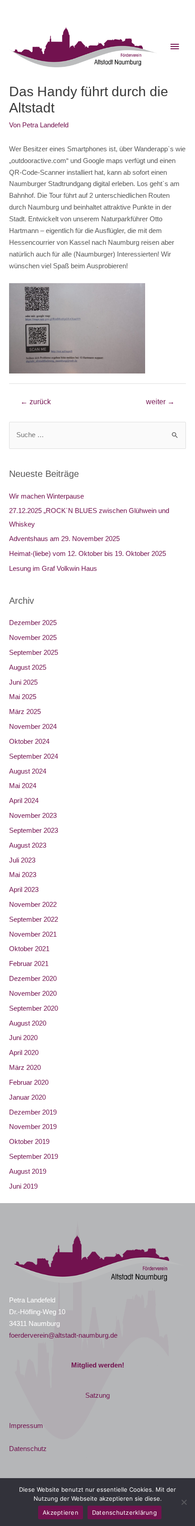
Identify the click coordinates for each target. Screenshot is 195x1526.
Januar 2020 (27, 1097)
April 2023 (24, 889)
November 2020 (33, 993)
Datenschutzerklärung (124, 1512)
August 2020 (27, 1023)
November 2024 (33, 726)
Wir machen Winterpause (46, 496)
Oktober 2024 (29, 741)
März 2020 (25, 1067)
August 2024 (27, 771)
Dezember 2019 (33, 1112)
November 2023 (33, 815)
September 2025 (33, 652)
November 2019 (33, 1126)
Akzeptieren (60, 1512)
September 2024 (33, 756)
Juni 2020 (23, 1037)
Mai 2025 (22, 696)
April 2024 (24, 800)
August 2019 (27, 1171)
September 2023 (33, 830)
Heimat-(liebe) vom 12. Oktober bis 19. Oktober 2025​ (87, 553)
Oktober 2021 (29, 948)
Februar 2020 (29, 1082)
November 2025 (33, 637)
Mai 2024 (22, 785)
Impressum (26, 1425)
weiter (160, 402)
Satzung (97, 1395)
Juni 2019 (23, 1186)
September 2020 (33, 1008)
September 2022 (33, 919)
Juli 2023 (22, 860)
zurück (35, 402)
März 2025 (25, 711)
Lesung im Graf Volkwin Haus (53, 568)
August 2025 (27, 667)
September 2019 (33, 1156)
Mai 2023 (22, 874)
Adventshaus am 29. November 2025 (64, 538)
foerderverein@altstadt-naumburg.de (63, 1335)
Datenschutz (28, 1448)
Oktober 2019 (29, 1141)
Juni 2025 (23, 682)
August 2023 (27, 845)
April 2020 (24, 1052)
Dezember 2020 (33, 978)
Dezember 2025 (33, 622)
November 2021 (33, 934)
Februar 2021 (29, 963)
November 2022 (33, 904)
